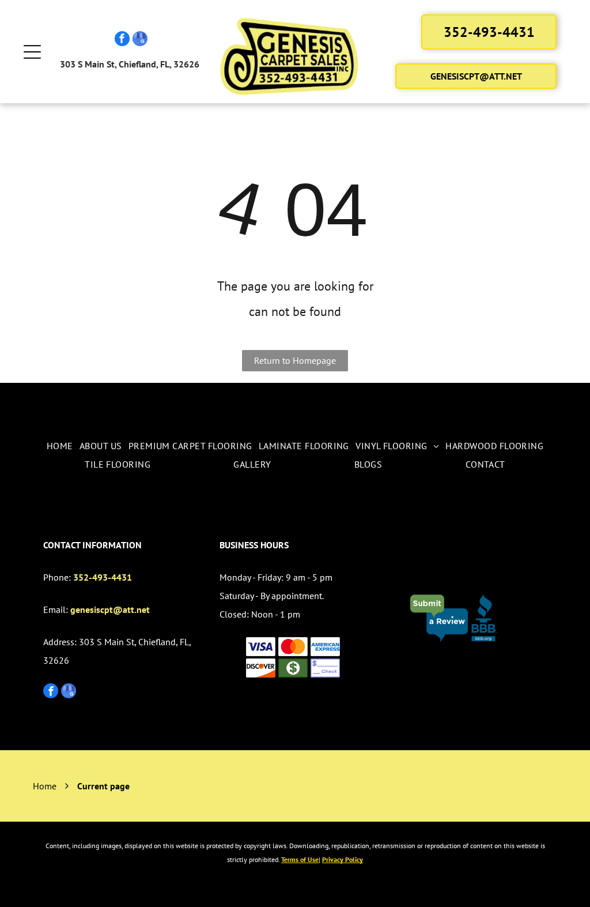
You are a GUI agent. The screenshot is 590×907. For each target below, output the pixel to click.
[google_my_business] (140, 40)
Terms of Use (300, 859)
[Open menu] (32, 52)
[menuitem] (60, 445)
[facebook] (122, 40)
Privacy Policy (342, 859)
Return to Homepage (295, 360)
